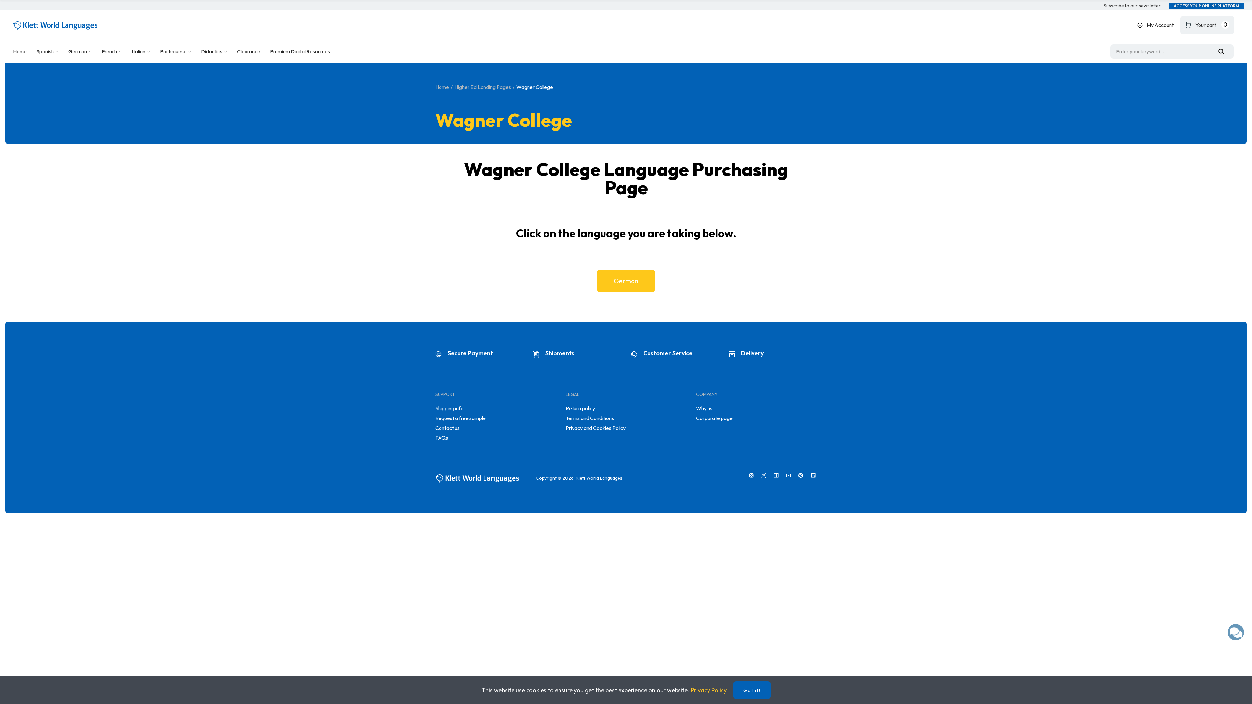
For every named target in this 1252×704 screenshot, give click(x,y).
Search (1223, 51)
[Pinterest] (800, 475)
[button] (1132, 6)
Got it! (752, 690)
